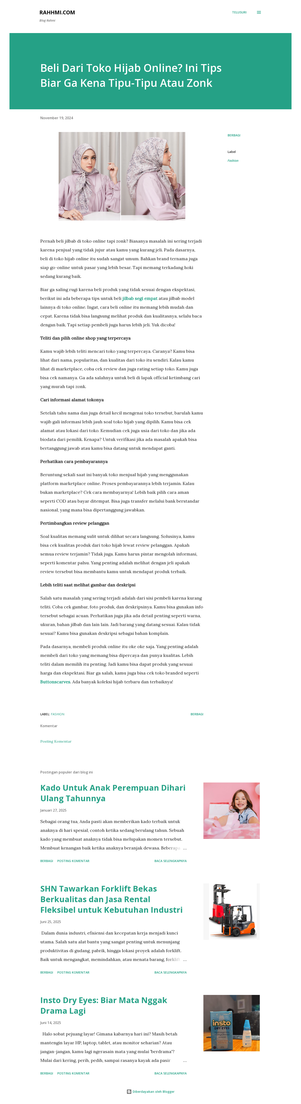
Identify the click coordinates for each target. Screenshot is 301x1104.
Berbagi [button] (234, 135)
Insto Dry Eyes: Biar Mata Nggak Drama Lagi (103, 1005)
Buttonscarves (55, 681)
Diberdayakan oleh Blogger (153, 1091)
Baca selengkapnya (170, 861)
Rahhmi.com (57, 12)
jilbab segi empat (140, 298)
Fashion (233, 160)
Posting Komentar (56, 741)
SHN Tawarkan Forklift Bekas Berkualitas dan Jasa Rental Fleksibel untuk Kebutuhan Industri (111, 899)
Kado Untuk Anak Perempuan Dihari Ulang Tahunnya (113, 793)
